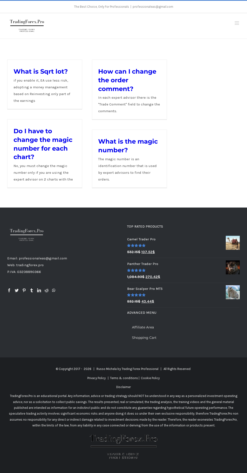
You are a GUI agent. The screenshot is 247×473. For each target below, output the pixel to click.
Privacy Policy (96, 378)
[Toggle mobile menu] (237, 23)
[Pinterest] (24, 290)
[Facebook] (9, 290)
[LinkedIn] (39, 290)
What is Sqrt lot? (41, 71)
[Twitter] (17, 290)
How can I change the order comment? (127, 80)
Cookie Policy (150, 378)
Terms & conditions (124, 378)
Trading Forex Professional (140, 369)
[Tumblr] (32, 290)
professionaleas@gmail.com (153, 6)
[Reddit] (46, 290)
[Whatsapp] (53, 290)
